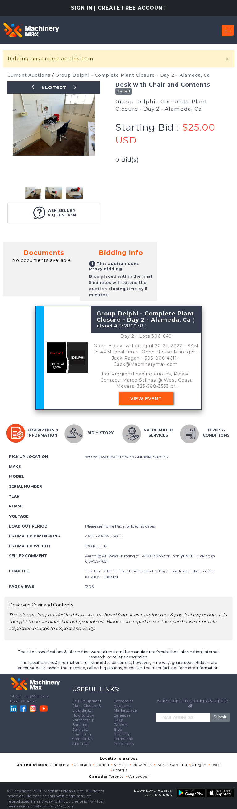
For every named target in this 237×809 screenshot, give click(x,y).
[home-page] (31, 30)
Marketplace (125, 710)
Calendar (122, 715)
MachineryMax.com (30, 696)
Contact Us (82, 739)
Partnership (83, 720)
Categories (124, 701)
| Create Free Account (130, 8)
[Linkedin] (14, 708)
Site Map (122, 734)
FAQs (119, 720)
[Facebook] (23, 708)
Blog (118, 730)
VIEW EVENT (146, 398)
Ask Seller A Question (62, 212)
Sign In (82, 8)
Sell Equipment (87, 701)
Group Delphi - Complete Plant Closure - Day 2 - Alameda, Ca (133, 75)
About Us (80, 744)
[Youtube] (43, 708)
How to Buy (83, 715)
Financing (81, 734)
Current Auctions (29, 75)
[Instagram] (33, 708)
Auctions (122, 706)
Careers (121, 725)
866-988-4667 (23, 701)
